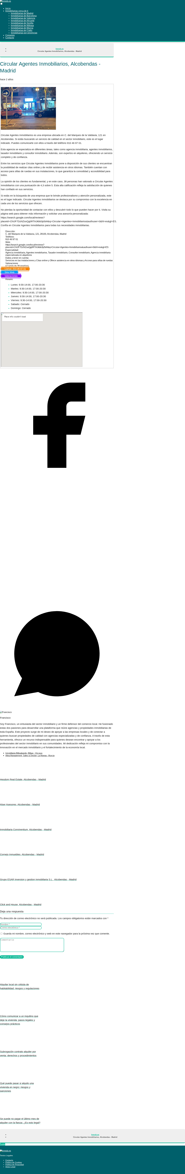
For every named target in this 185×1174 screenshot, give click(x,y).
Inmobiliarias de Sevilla (22, 23)
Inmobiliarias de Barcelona (24, 16)
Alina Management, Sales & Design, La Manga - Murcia (29, 755)
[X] (57, 595)
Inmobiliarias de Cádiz (21, 30)
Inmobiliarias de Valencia (23, 18)
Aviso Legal (10, 1167)
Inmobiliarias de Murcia (22, 28)
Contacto (9, 1160)
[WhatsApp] (57, 710)
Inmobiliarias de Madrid (22, 13)
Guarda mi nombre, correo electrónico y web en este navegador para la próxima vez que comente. (56, 933)
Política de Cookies (13, 1162)
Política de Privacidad (14, 1164)
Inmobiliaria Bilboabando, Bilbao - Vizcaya (23, 753)
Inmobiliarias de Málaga (22, 25)
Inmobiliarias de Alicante (22, 20)
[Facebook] (57, 481)
